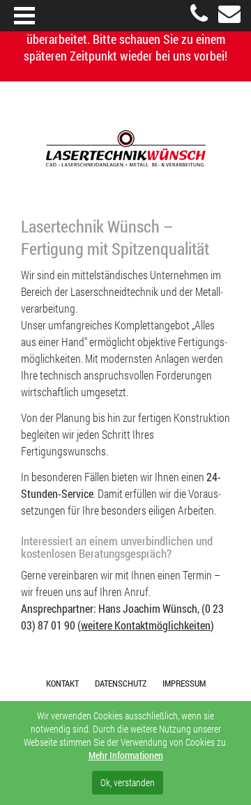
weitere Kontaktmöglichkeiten (146, 625)
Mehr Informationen (126, 755)
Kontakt (62, 683)
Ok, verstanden (127, 782)
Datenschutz (120, 683)
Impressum (184, 683)
